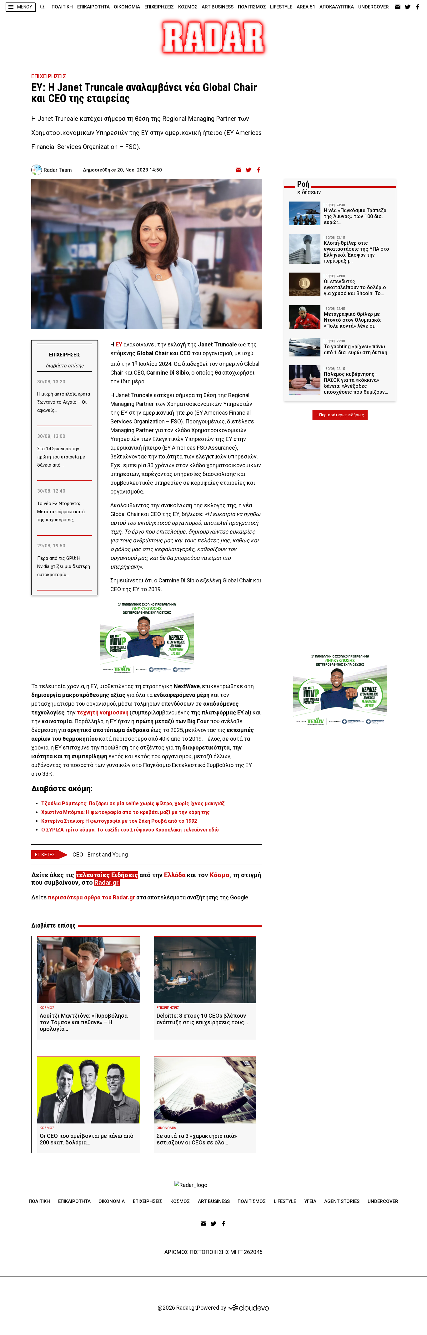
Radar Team (58, 170)
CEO (78, 854)
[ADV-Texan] (147, 638)
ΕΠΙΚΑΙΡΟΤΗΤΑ (93, 7)
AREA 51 (306, 7)
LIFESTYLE (281, 7)
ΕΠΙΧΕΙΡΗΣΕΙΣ (159, 7)
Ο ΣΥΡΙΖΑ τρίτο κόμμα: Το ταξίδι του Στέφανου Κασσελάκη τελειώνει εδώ (130, 830)
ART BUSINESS (218, 7)
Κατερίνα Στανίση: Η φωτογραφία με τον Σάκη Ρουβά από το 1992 (119, 821)
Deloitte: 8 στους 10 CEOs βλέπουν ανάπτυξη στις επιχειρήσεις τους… (202, 1019)
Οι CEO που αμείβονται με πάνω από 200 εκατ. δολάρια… (86, 1139)
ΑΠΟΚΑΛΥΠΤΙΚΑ (336, 7)
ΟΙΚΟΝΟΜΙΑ (127, 7)
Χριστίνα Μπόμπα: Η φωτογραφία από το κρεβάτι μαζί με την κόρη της (125, 812)
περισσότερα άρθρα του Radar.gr (91, 897)
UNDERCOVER (373, 7)
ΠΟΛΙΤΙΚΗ (62, 7)
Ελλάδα (174, 875)
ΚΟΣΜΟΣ (188, 7)
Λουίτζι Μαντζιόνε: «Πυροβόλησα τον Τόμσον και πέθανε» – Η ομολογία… (84, 1022)
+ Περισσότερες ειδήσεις (340, 414)
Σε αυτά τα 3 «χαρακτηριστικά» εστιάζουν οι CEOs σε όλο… (197, 1139)
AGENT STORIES (341, 1201)
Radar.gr (106, 882)
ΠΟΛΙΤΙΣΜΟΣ (252, 7)
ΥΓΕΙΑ (310, 1201)
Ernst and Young (108, 854)
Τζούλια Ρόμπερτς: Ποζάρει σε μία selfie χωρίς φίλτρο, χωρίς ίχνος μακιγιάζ (133, 803)
